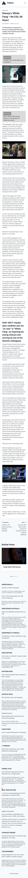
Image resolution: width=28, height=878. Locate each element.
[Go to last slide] (4, 561)
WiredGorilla (7, 584)
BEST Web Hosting (9, 790)
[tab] (12, 576)
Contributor (6, 23)
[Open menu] (25, 3)
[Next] (23, 561)
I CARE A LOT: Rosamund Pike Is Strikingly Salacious (7, 527)
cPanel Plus (6, 769)
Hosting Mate (7, 671)
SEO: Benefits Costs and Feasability (12, 697)
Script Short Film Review (12, 567)
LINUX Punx (6, 729)
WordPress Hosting (7, 713)
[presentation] (14, 556)
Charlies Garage (8, 832)
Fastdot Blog (7, 694)
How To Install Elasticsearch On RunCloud (14, 732)
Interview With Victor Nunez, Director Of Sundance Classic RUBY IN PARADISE (21, 528)
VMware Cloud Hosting (8, 811)
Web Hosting (7, 653)
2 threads (6, 746)
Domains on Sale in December (10, 587)
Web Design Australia (11, 608)
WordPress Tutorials (10, 633)
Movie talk (5, 10)
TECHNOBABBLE (7, 851)
